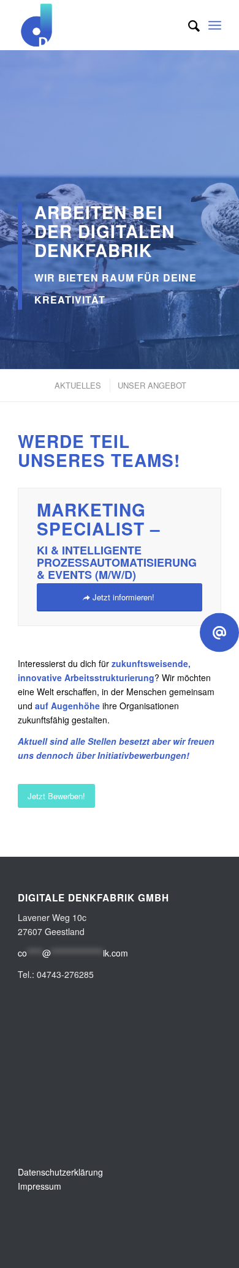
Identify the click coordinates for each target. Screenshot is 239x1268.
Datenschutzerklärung (60, 1172)
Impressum (39, 1186)
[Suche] (188, 25)
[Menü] (214, 25)
